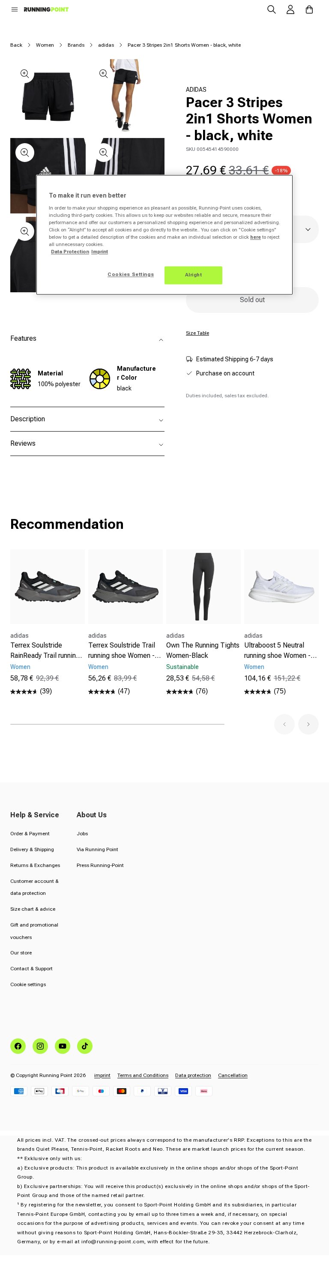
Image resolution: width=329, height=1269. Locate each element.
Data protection (193, 1075)
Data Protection (70, 252)
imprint (102, 1075)
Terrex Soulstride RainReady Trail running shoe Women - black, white (45, 651)
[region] (164, 235)
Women (45, 45)
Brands (76, 45)
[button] (14, 9)
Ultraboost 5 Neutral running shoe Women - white (277, 651)
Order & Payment (30, 834)
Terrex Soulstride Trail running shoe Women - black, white (121, 651)
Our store (21, 953)
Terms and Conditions (142, 1075)
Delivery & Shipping (32, 849)
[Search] (271, 9)
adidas (106, 45)
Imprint (99, 252)
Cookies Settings (131, 275)
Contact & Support (31, 969)
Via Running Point (97, 849)
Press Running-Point (100, 865)
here (255, 237)
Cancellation (233, 1075)
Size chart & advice (32, 909)
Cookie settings (28, 984)
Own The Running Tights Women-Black (202, 650)
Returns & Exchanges (35, 865)
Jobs (82, 834)
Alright (193, 275)
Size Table (197, 333)
